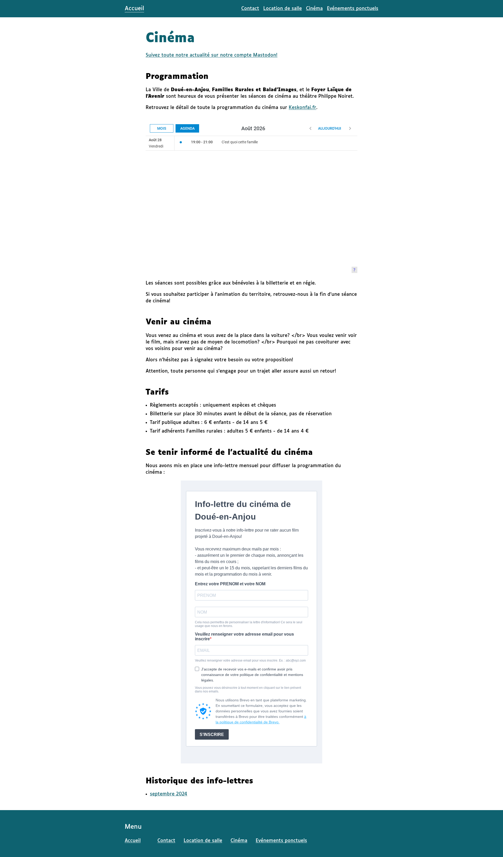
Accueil (134, 9)
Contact (250, 8)
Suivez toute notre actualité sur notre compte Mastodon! (211, 55)
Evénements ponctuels (352, 8)
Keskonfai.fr (302, 107)
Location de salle (282, 8)
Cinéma (314, 8)
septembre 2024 (168, 794)
